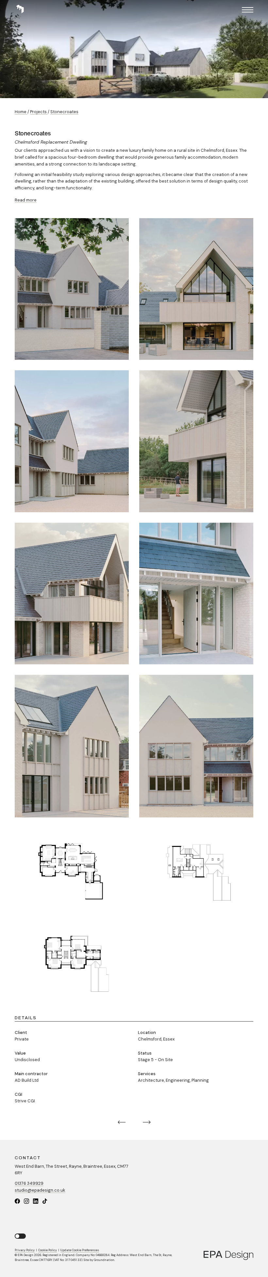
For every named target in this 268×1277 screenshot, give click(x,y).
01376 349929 (29, 1183)
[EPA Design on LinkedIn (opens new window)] (35, 1201)
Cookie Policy (47, 1250)
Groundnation (104, 1260)
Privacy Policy (25, 1250)
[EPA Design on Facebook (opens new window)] (17, 1201)
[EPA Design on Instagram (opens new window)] (26, 1201)
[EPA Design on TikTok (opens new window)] (44, 1201)
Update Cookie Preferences (79, 1250)
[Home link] (20, 9)
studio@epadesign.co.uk (40, 1190)
